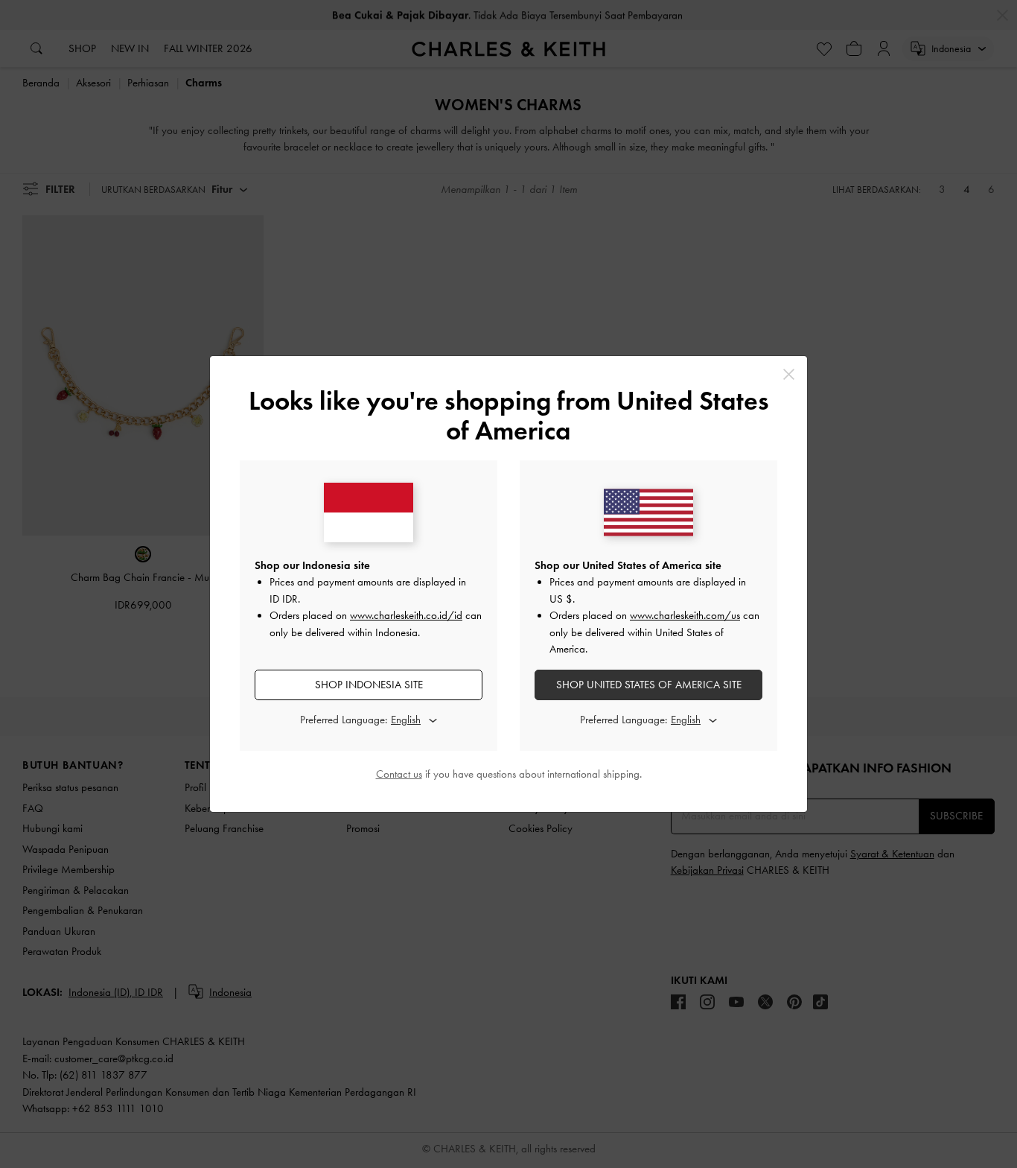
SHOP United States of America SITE (649, 684)
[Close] (789, 374)
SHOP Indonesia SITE (369, 684)
